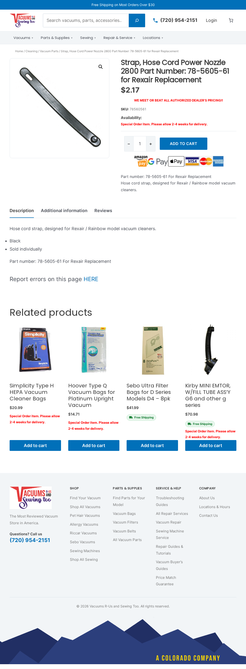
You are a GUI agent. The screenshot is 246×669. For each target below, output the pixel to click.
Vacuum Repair (168, 522)
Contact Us (208, 515)
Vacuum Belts (124, 531)
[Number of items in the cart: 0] (231, 20)
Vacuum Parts (49, 51)
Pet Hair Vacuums (85, 515)
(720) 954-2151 (30, 540)
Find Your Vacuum (85, 498)
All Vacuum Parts (127, 539)
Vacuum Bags (124, 513)
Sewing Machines (85, 551)
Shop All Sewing (84, 559)
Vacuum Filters (125, 522)
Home (19, 51)
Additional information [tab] (64, 210)
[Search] (137, 20)
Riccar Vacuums (83, 533)
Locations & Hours (214, 507)
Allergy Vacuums (84, 524)
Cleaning (31, 51)
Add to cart (183, 143)
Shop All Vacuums (85, 507)
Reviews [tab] (103, 210)
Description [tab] (22, 210)
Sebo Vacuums (82, 542)
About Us (207, 498)
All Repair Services (172, 513)
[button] (100, 67)
